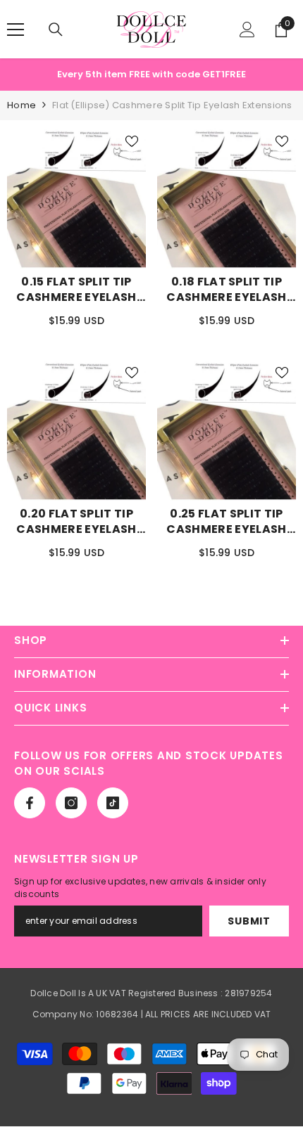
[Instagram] (71, 802)
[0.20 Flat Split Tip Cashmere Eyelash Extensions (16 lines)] (76, 429)
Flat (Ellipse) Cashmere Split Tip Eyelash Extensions (172, 105)
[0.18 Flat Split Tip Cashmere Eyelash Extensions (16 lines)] (226, 198)
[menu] (15, 29)
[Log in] (247, 29)
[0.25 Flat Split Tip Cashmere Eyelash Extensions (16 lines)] (226, 429)
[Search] (55, 29)
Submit (249, 921)
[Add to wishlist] (131, 141)
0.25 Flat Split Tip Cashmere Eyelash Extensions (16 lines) (227, 521)
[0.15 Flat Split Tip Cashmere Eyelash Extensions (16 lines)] (76, 198)
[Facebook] (29, 802)
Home (21, 105)
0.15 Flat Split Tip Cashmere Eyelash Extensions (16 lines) (76, 289)
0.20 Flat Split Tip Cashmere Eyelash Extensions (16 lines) (76, 521)
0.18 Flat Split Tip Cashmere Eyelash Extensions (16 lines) (227, 289)
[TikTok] (112, 802)
